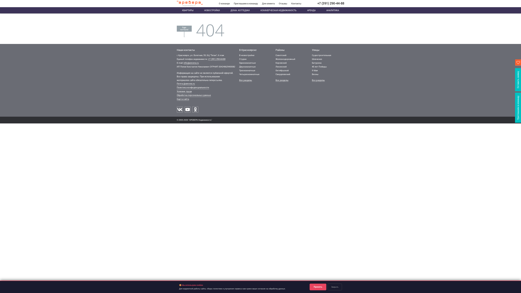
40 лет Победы (319, 66)
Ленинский (281, 66)
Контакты (296, 3)
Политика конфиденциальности (193, 87)
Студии (243, 59)
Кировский (281, 62)
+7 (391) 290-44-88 (216, 59)
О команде (224, 3)
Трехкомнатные (247, 70)
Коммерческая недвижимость (278, 10)
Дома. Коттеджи (240, 10)
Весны (315, 74)
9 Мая (315, 70)
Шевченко (317, 59)
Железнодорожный (285, 59)
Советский (281, 55)
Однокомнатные (247, 62)
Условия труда (184, 91)
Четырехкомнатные (249, 74)
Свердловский (283, 74)
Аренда (311, 10)
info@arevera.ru (191, 62)
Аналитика (332, 10)
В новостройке (247, 55)
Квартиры (187, 10)
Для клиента (268, 3)
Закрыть (334, 287)
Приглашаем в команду (246, 3)
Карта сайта (183, 99)
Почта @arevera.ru (186, 83)
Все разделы (245, 80)
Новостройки (212, 10)
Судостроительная (321, 55)
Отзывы (283, 3)
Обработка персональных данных (194, 95)
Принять (318, 287)
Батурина (316, 62)
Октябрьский (282, 70)
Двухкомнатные (247, 66)
